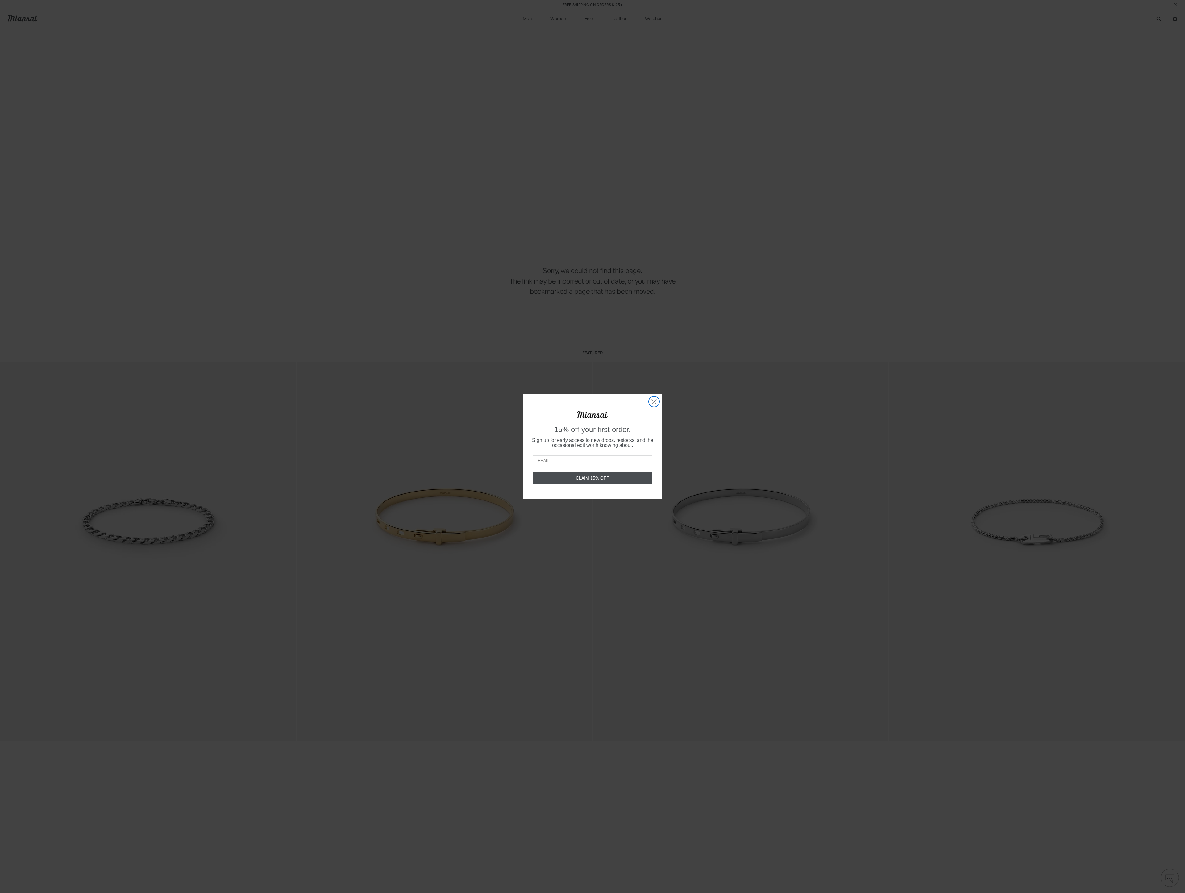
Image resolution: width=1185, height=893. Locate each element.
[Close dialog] (654, 401)
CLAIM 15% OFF (592, 478)
